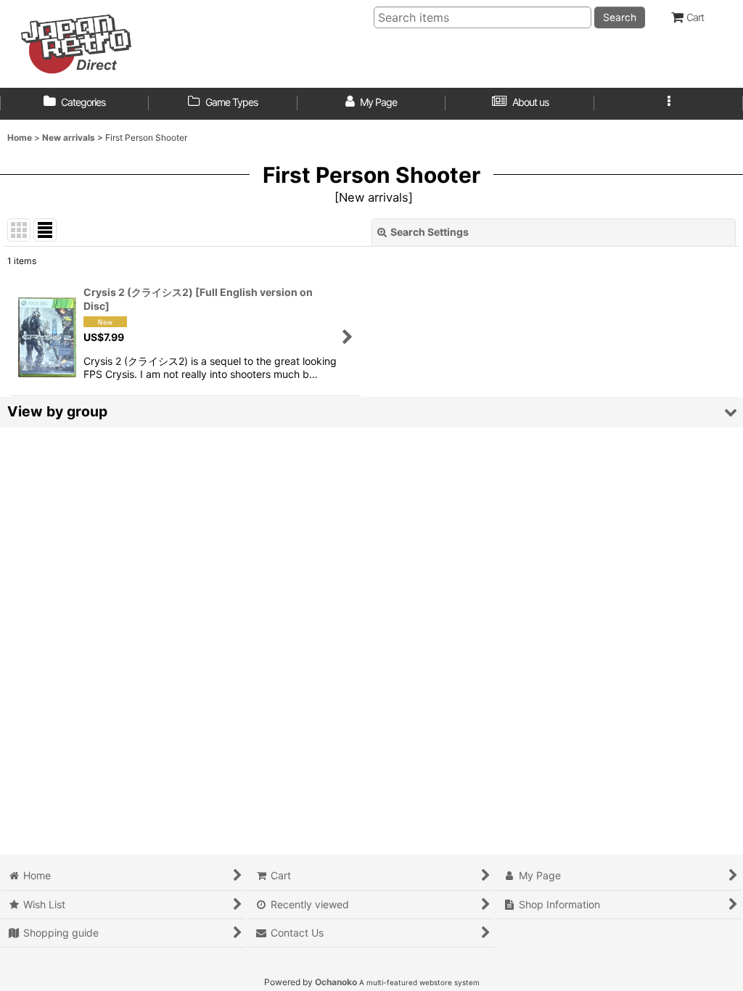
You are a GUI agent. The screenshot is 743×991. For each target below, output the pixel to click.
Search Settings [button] (429, 232)
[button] (668, 104)
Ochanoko (336, 981)
